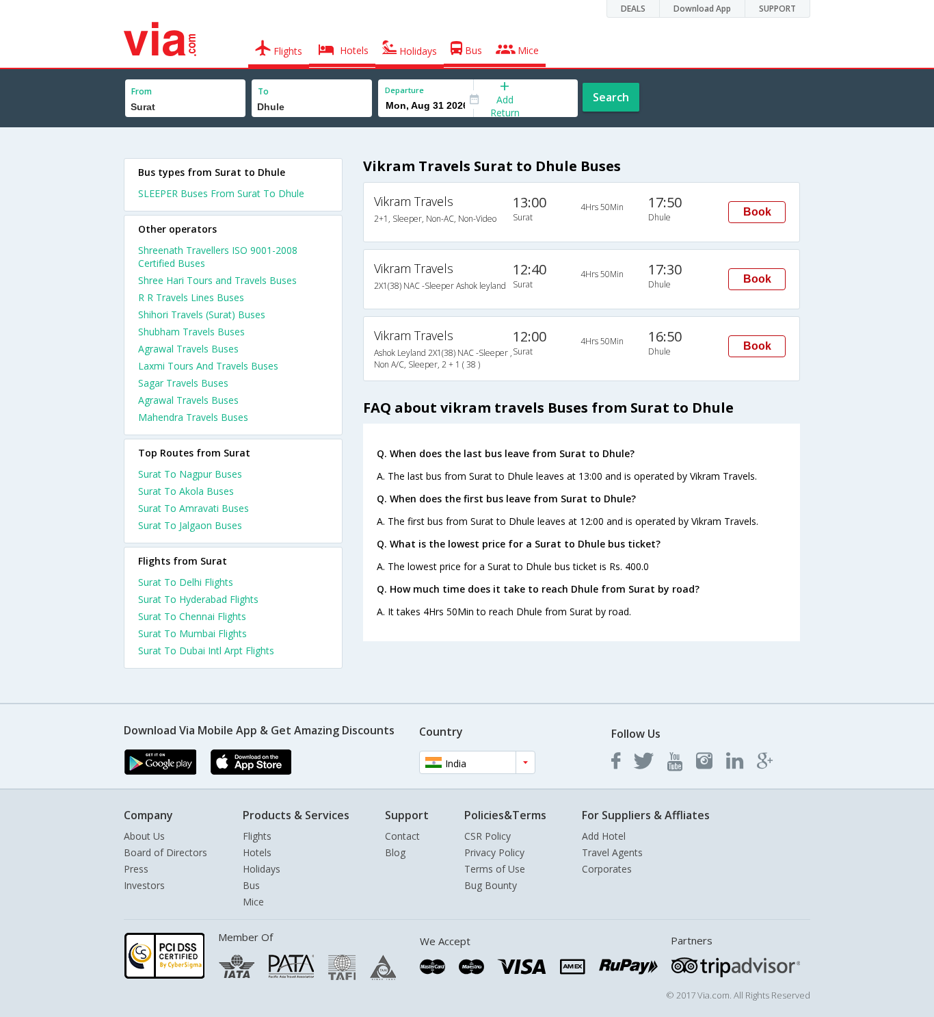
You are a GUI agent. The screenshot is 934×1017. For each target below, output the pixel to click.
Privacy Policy (494, 852)
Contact (402, 835)
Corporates (607, 868)
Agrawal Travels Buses (188, 348)
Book (757, 212)
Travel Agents (612, 852)
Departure (404, 90)
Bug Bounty (490, 885)
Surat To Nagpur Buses (190, 473)
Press (136, 868)
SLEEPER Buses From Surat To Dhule (221, 193)
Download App (702, 8)
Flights (257, 835)
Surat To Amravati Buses (193, 508)
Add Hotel (604, 835)
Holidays (261, 868)
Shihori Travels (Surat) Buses (201, 314)
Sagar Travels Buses (183, 382)
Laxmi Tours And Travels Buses (208, 365)
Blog (395, 852)
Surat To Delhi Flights (185, 582)
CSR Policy (487, 835)
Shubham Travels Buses (191, 331)
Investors (144, 885)
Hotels (257, 852)
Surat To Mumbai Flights (192, 633)
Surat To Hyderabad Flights (198, 599)
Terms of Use (494, 868)
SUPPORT (777, 8)
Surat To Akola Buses (186, 491)
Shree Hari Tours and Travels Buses (217, 280)
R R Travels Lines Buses (191, 297)
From (141, 91)
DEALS (633, 8)
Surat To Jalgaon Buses (190, 525)
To (263, 91)
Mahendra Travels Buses (193, 417)
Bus (251, 885)
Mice (253, 901)
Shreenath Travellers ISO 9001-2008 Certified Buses (217, 257)
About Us (144, 835)
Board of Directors (165, 852)
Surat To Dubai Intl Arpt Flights (206, 650)
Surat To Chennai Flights (192, 616)
